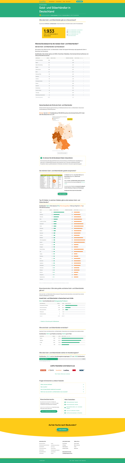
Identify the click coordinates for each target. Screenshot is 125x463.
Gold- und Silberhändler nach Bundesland (75, 29)
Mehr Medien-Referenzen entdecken (62, 374)
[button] (62, 321)
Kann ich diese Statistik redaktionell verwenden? (51, 389)
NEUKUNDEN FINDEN (66, 441)
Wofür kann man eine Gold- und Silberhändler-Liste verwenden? (54, 391)
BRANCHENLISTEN (42, 441)
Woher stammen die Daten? (46, 384)
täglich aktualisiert (54, 15)
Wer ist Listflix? (44, 387)
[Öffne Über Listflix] (70, 1)
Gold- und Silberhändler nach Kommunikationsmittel (73, 35)
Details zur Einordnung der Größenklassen (50, 321)
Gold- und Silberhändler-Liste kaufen (49, 411)
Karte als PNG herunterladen (62, 153)
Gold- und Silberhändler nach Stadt (74, 31)
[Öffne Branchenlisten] (54, 1)
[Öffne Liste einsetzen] (61, 1)
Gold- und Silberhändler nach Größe (74, 32)
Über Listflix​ (76, 441)
